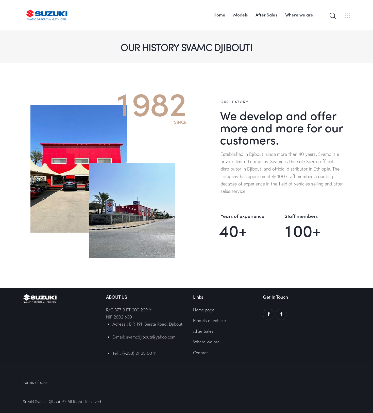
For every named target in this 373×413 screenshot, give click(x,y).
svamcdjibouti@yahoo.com (150, 337)
